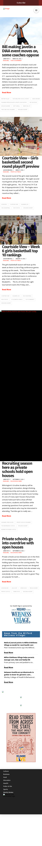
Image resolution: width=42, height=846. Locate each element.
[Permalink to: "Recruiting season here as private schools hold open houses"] (21, 385)
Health (5, 783)
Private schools (5, 591)
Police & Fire (7, 786)
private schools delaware (24, 522)
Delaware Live (24, 204)
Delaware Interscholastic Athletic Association (14, 102)
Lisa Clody (14, 588)
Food (5, 777)
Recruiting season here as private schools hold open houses (17, 469)
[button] (36, 10)
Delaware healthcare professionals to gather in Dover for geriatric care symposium (19, 673)
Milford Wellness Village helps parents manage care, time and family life (19, 658)
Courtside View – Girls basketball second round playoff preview (20, 162)
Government (7, 768)
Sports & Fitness (15, 172)
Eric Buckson (33, 102)
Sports (5, 789)
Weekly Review (8, 792)
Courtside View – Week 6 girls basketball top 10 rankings (21, 250)
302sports (4, 204)
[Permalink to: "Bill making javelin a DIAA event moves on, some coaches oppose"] (21, 31)
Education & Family (16, 481)
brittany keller (5, 98)
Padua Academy (34, 588)
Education (6, 780)
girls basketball (5, 208)
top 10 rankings (30, 299)
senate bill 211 (26, 106)
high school (16, 208)
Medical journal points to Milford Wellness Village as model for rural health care (20, 644)
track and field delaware (8, 109)
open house (23, 588)
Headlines (6, 60)
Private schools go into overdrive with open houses (18, 543)
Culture (6, 771)
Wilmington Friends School (8, 529)
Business (6, 774)
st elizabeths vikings (16, 299)
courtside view (14, 204)
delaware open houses (7, 522)
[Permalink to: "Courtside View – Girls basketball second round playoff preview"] (21, 136)
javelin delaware (5, 106)
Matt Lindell (16, 106)
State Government (16, 60)
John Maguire (4, 588)
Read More (6, 92)
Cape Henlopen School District (20, 98)
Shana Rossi (16, 591)
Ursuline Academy (22, 109)
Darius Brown (36, 98)
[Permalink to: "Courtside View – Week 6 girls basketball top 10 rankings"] (21, 230)
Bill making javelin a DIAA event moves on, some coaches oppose (20, 50)
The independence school (8, 526)
